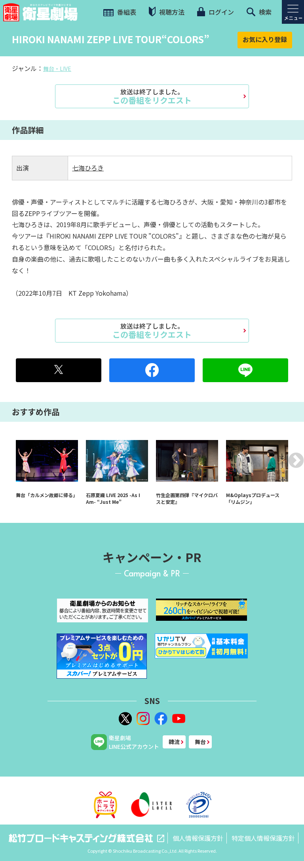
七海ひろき (88, 167)
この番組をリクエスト (152, 96)
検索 (264, 12)
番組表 (126, 12)
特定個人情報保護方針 (263, 838)
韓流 (174, 742)
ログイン (220, 12)
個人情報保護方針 (198, 838)
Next (296, 460)
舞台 (200, 742)
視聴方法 (171, 12)
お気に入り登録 (265, 39)
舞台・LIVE (57, 69)
